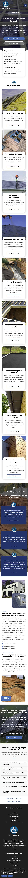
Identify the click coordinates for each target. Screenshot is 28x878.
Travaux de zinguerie (14, 858)
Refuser (10, 875)
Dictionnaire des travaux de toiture (14, 798)
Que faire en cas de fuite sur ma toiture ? (13, 782)
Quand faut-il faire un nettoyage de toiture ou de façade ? (14, 778)
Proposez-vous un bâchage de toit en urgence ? (15, 787)
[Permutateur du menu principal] (25, 5)
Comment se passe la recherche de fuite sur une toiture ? (14, 792)
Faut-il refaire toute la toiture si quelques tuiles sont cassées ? (15, 763)
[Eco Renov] (5, 5)
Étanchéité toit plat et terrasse (14, 860)
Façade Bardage (14, 865)
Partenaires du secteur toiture (14, 801)
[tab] (14, 764)
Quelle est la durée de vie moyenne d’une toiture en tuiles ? (13, 768)
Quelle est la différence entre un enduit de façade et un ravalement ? (13, 773)
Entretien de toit (14, 863)
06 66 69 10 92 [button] (14, 813)
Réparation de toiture (14, 862)
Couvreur (14, 856)
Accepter (4, 875)
